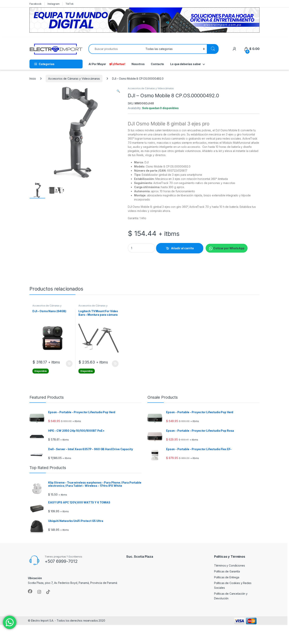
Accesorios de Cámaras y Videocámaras (74, 78)
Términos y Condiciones (229, 565)
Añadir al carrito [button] (68, 363)
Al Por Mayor (97, 64)
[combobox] (115, 49)
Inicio (32, 78)
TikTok (69, 3)
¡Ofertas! (119, 64)
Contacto (157, 64)
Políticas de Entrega (226, 577)
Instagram (54, 3)
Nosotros (138, 64)
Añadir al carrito (182, 248)
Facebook (35, 3)
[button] (118, 91)
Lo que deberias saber (185, 64)
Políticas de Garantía (227, 571)
